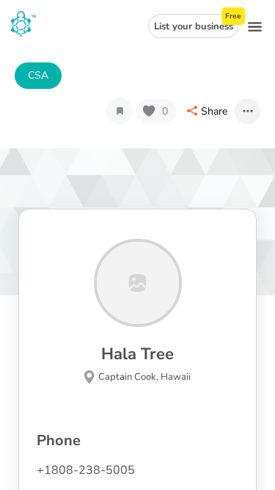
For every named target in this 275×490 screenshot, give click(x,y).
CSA (38, 75)
